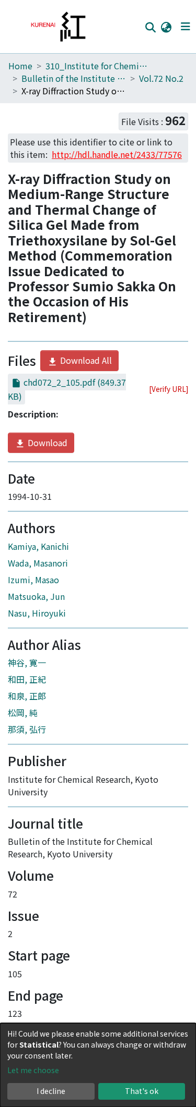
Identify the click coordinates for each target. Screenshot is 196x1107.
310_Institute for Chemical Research (97, 65)
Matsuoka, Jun (36, 596)
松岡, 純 (23, 712)
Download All (85, 360)
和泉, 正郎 (27, 696)
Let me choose (33, 1070)
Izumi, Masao (33, 579)
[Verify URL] (168, 389)
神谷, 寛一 (27, 662)
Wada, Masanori (38, 563)
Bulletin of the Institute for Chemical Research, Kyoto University (73, 78)
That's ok (141, 1091)
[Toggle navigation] (185, 26)
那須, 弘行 (27, 729)
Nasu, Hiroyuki (37, 613)
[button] (166, 26)
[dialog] (98, 1065)
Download (46, 442)
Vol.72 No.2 (161, 78)
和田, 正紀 (27, 679)
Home (20, 65)
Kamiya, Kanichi (38, 546)
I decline (51, 1091)
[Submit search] (150, 27)
